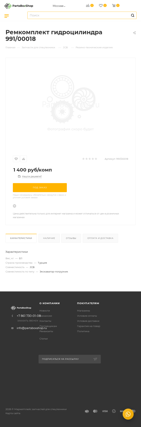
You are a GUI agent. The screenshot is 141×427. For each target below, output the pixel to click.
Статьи (43, 338)
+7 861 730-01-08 (29, 315)
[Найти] (132, 15)
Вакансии (45, 315)
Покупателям (88, 303)
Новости (44, 310)
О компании (49, 303)
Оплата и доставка (100, 238)
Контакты (45, 320)
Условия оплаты (87, 315)
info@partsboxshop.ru (32, 328)
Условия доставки (88, 320)
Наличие (49, 238)
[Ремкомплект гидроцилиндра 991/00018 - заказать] (70, 104)
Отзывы (71, 238)
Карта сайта (13, 413)
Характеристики (21, 238)
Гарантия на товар (88, 326)
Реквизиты (46, 331)
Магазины (83, 310)
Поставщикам (48, 326)
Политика (83, 331)
